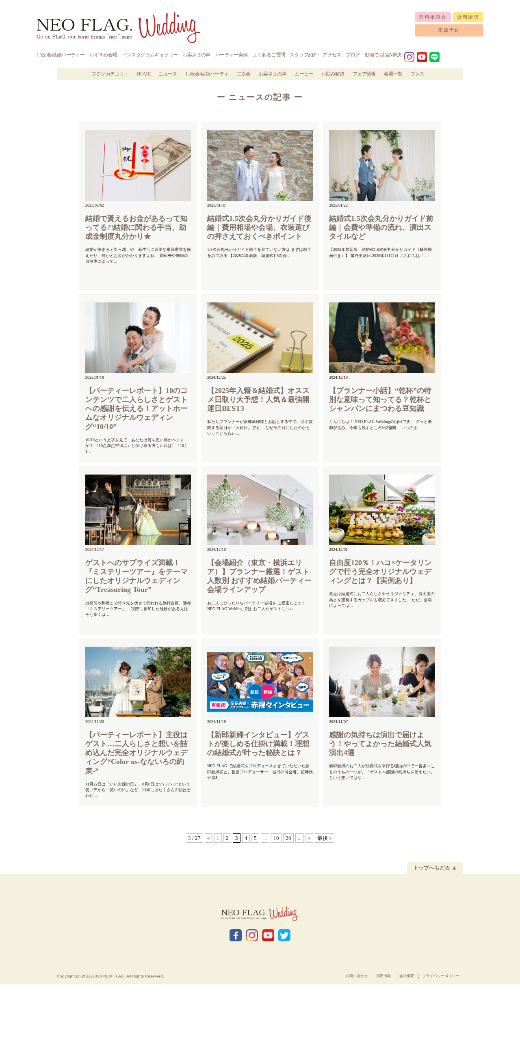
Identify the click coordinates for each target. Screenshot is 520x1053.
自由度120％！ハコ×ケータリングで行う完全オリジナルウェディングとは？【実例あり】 (380, 572)
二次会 (244, 74)
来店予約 (449, 30)
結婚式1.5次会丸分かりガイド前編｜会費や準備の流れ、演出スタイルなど (381, 227)
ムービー (304, 74)
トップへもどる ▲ (435, 868)
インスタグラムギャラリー (150, 55)
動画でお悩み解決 (383, 55)
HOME (144, 74)
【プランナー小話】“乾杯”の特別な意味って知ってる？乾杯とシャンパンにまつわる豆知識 (380, 399)
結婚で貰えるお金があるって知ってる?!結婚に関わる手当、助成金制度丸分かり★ (136, 227)
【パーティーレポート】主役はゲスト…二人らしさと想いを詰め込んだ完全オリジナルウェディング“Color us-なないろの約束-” (136, 753)
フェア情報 (364, 74)
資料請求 (468, 17)
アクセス (332, 55)
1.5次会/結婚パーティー (60, 55)
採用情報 (383, 976)
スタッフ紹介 (303, 55)
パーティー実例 (231, 55)
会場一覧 (393, 74)
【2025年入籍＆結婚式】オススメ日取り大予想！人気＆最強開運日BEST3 (258, 399)
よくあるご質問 (269, 55)
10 (276, 838)
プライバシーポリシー (440, 976)
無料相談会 (433, 17)
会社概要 (406, 976)
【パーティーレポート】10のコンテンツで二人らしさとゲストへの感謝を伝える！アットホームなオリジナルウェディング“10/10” (136, 408)
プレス (417, 74)
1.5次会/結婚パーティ (207, 74)
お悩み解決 (332, 74)
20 (288, 838)
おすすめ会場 (103, 55)
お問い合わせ (357, 976)
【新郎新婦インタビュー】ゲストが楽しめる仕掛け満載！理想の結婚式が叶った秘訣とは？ (258, 744)
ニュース (167, 74)
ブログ (353, 55)
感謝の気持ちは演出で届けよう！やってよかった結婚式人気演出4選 (380, 744)
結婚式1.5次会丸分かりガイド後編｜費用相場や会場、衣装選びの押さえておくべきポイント (259, 227)
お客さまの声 (196, 55)
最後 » (324, 838)
